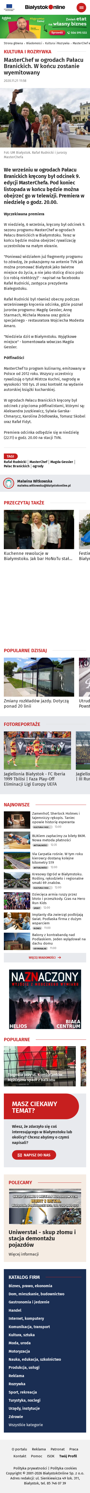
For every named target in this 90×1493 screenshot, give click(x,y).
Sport (37, 908)
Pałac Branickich (17, 466)
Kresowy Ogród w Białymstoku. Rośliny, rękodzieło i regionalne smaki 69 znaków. (58, 878)
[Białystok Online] (45, 7)
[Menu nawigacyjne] (81, 7)
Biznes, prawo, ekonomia (30, 1286)
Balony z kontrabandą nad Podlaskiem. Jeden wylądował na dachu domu (59, 939)
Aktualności (40, 845)
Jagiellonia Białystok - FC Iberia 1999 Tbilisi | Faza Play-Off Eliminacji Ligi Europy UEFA (34, 779)
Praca (73, 1449)
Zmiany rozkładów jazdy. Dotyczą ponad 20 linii (36, 704)
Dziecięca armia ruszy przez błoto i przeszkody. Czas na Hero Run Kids (58, 898)
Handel (15, 1310)
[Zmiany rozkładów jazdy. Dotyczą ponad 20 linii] (39, 677)
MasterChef (38, 462)
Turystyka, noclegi (25, 1400)
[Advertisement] (45, 604)
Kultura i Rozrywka (57, 43)
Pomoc (36, 1456)
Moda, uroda (20, 1343)
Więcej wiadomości (42, 957)
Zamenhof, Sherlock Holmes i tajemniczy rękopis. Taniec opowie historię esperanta (56, 817)
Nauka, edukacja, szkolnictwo (35, 1359)
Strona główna (13, 43)
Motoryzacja (19, 1351)
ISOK (50, 1456)
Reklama (16, 1376)
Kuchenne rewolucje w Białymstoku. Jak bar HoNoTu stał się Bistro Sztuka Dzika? (36, 556)
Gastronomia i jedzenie (29, 1302)
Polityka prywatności (30, 1468)
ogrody (38, 466)
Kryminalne (40, 948)
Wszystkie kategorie (26, 1425)
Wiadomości (34, 43)
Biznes (37, 928)
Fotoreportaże (22, 724)
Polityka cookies (63, 1468)
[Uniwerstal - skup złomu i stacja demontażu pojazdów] (45, 1206)
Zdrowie (16, 1416)
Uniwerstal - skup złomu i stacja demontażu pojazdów (42, 1238)
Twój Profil (68, 1456)
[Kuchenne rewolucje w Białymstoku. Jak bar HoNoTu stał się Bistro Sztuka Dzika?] (39, 529)
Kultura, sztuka (22, 1335)
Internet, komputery (26, 1318)
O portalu (19, 1449)
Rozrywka (17, 1384)
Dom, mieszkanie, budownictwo (36, 1294)
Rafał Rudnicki (15, 462)
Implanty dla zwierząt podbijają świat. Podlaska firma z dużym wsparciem (57, 918)
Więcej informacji (24, 1254)
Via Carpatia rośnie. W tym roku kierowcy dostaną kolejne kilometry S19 (57, 858)
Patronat (58, 1449)
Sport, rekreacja (23, 1392)
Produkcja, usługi (24, 1367)
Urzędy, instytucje (24, 1408)
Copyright (14, 1473)
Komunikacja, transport (29, 1327)
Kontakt (19, 1456)
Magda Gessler (61, 462)
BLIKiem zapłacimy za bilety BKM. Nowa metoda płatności (59, 838)
